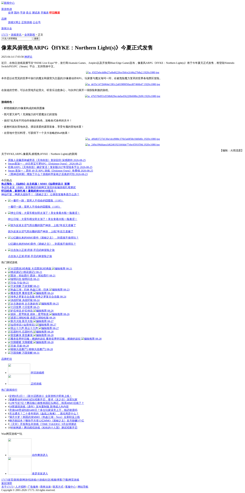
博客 (59, 479)
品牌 (4, 18)
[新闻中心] (8, 3)
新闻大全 (6, 28)
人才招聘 (20, 486)
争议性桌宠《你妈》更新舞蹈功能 (21, 187)
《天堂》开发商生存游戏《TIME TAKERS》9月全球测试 (42, 424)
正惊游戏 (26, 22)
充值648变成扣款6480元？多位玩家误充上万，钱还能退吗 (43, 410)
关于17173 (7, 486)
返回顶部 (6, 483)
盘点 (28, 12)
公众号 (37, 22)
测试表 (36, 12)
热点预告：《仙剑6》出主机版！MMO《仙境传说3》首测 (35, 183)
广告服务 (33, 486)
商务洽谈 (45, 486)
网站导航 (83, 486)
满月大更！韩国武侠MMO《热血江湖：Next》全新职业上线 (44, 417)
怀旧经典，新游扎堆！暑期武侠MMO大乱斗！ (28, 190)
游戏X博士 (14, 22)
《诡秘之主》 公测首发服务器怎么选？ (56, 194)
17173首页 (7, 479)
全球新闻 (29, 34)
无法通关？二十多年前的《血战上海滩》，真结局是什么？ (44, 413)
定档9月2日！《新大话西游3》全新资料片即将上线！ (40, 396)
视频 (53, 479)
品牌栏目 (6, 359)
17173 (4, 34)
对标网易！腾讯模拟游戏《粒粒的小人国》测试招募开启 (44, 427)
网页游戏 (73, 479)
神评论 (28, 56)
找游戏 (32, 479)
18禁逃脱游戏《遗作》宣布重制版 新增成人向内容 (39, 406)
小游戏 (41, 479)
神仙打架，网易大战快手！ (17, 194)
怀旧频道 (54, 12)
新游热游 (6, 9)
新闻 (16, 479)
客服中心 (70, 486)
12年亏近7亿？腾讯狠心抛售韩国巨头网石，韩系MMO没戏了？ (46, 403)
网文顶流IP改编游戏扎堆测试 (58, 187)
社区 (47, 479)
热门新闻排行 (9, 389)
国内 (16, 12)
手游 (22, 12)
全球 (10, 12)
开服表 (45, 12)
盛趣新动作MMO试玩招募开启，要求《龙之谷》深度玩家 (43, 399)
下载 (65, 479)
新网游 (24, 479)
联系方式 (58, 486)
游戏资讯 (16, 34)
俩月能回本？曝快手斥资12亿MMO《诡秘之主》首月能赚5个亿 (46, 420)
